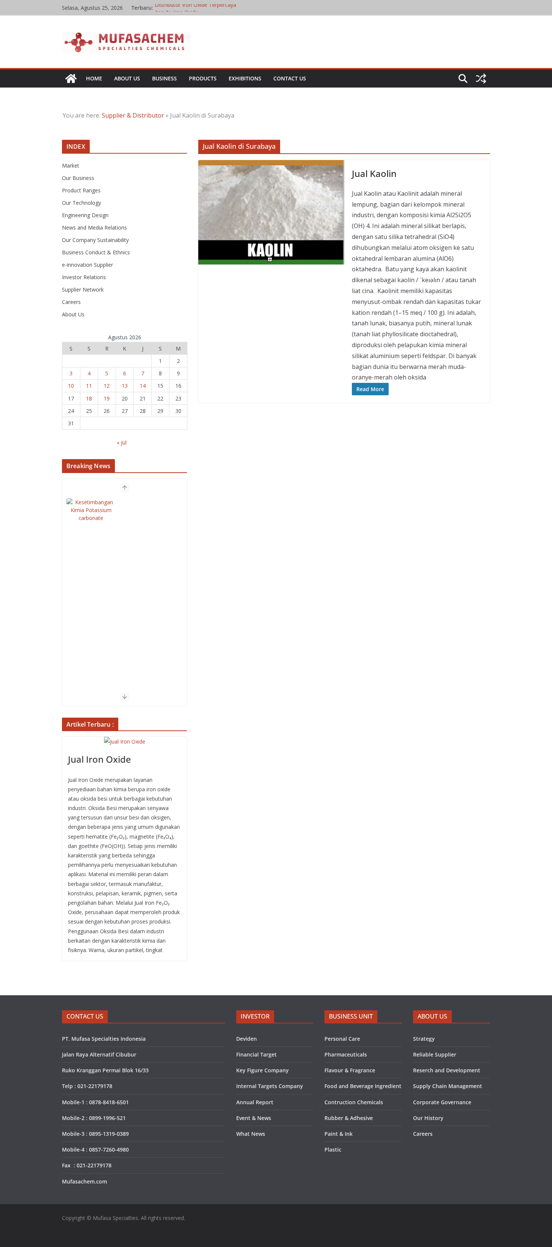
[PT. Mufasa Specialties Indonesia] (71, 79)
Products (203, 78)
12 (107, 385)
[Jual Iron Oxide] (124, 741)
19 (107, 398)
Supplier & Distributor (133, 115)
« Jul (122, 442)
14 (143, 385)
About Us (127, 78)
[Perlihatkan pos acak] (481, 79)
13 (125, 385)
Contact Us (289, 78)
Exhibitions (245, 78)
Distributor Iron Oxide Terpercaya (195, 7)
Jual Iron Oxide (99, 759)
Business (164, 78)
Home (94, 78)
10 (71, 385)
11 (89, 385)
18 (89, 398)
